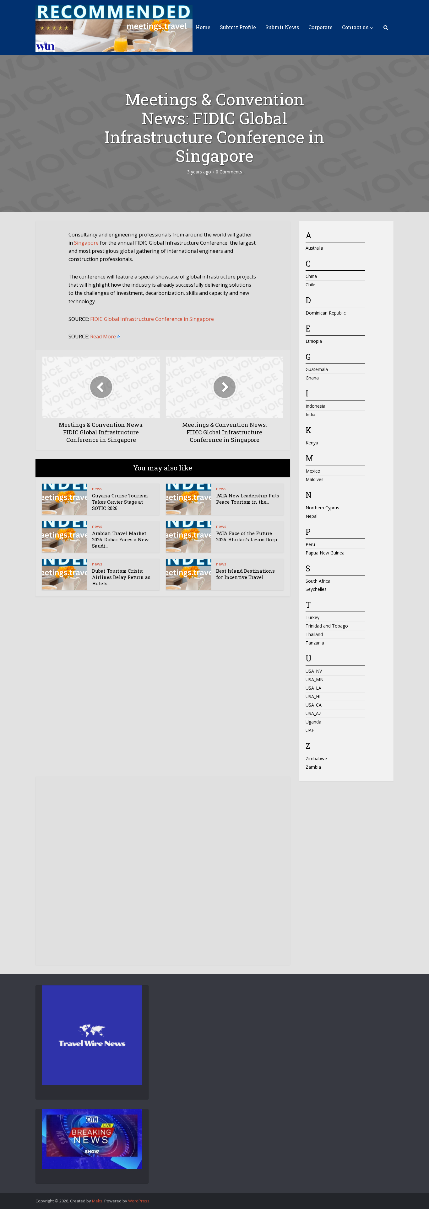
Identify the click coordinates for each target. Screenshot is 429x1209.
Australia (314, 248)
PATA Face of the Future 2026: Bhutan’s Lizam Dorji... (248, 536)
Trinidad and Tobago (327, 626)
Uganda (313, 722)
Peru (310, 544)
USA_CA (314, 705)
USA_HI (313, 696)
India (310, 414)
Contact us (355, 27)
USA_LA (313, 688)
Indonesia (315, 406)
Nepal (312, 516)
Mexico (313, 471)
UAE (310, 730)
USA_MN (314, 679)
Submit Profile (238, 27)
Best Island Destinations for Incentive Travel (245, 574)
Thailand (314, 634)
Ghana (312, 378)
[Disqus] (162, 692)
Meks (97, 1201)
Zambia (313, 767)
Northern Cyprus (322, 508)
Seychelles (316, 589)
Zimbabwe (316, 758)
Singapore (86, 242)
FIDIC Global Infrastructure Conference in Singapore (152, 319)
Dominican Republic (326, 313)
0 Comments (229, 172)
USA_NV (314, 671)
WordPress (138, 1201)
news (97, 488)
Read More (103, 336)
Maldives (314, 479)
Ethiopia (314, 341)
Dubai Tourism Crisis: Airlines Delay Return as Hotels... (121, 577)
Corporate (320, 27)
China (311, 276)
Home (203, 27)
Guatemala (317, 369)
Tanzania (315, 643)
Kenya (312, 443)
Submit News (282, 27)
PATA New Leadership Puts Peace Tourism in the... (247, 498)
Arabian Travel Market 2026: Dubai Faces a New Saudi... (120, 539)
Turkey (312, 617)
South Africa (318, 581)
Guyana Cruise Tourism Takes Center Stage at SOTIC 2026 (120, 502)
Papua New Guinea (325, 553)
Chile (310, 285)
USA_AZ (314, 713)
